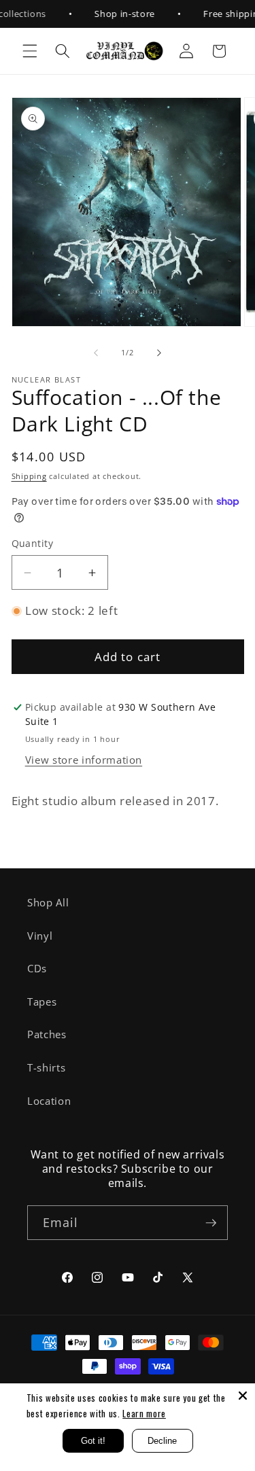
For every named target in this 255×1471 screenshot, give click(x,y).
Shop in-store (117, 14)
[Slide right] (159, 353)
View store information (84, 760)
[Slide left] (96, 353)
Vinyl (39, 936)
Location (49, 1101)
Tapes (41, 1002)
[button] (30, 51)
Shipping (29, 476)
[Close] (243, 1395)
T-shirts (46, 1068)
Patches (47, 1034)
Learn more (144, 1413)
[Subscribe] (210, 1223)
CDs (37, 968)
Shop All (48, 903)
